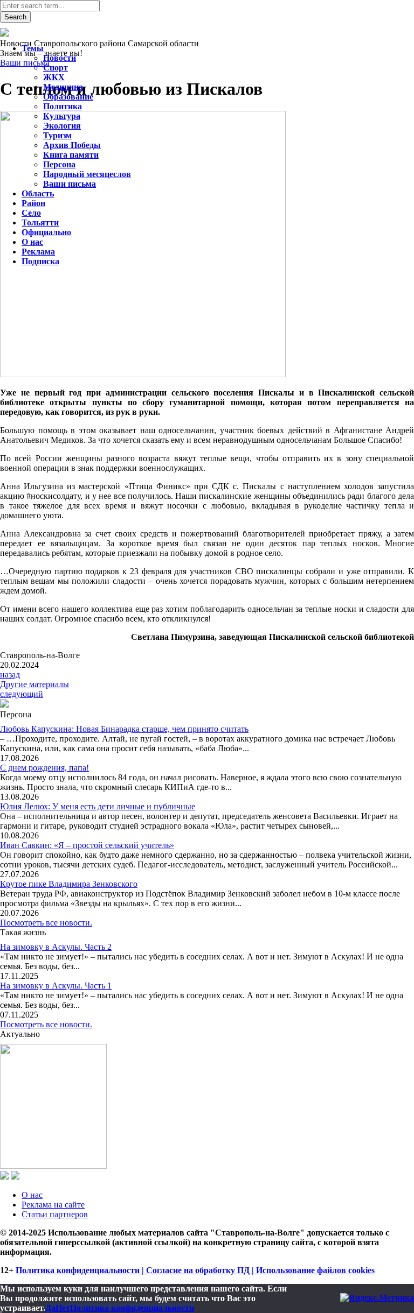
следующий (21, 693)
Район (33, 203)
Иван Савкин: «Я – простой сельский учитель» (87, 845)
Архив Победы (72, 145)
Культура (61, 116)
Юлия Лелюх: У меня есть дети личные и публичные (97, 806)
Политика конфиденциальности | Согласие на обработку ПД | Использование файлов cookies (195, 1270)
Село (31, 212)
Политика (62, 106)
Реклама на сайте (53, 1204)
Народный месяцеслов (87, 174)
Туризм (57, 135)
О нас (32, 1194)
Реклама (38, 251)
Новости (59, 57)
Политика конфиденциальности (132, 1307)
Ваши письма (69, 183)
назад (10, 674)
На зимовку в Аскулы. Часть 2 (56, 946)
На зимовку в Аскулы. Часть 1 (56, 985)
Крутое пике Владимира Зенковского (68, 883)
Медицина (63, 86)
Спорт (55, 67)
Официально (46, 232)
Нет (63, 1307)
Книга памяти (71, 154)
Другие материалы (34, 684)
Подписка (40, 261)
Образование (68, 96)
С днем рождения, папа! (44, 767)
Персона (59, 164)
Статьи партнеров (55, 1214)
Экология (62, 125)
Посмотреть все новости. (46, 922)
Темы (33, 48)
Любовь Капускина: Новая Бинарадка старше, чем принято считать (124, 728)
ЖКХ (54, 77)
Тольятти (40, 222)
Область (38, 193)
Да (50, 1307)
